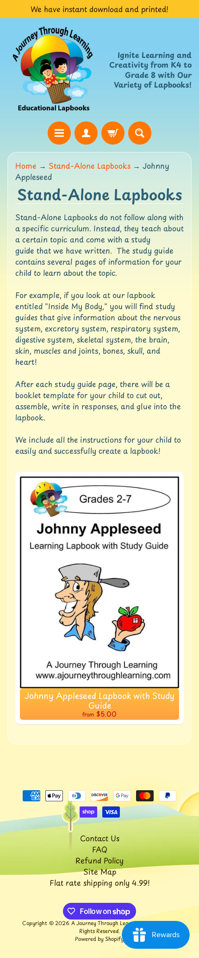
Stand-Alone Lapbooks (90, 165)
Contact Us (99, 838)
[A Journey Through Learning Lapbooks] (53, 69)
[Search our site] (139, 133)
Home (26, 165)
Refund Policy (99, 860)
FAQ (99, 849)
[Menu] (59, 133)
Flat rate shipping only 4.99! (100, 882)
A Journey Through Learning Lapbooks (119, 923)
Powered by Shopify (99, 939)
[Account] (86, 133)
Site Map (99, 871)
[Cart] (112, 133)
